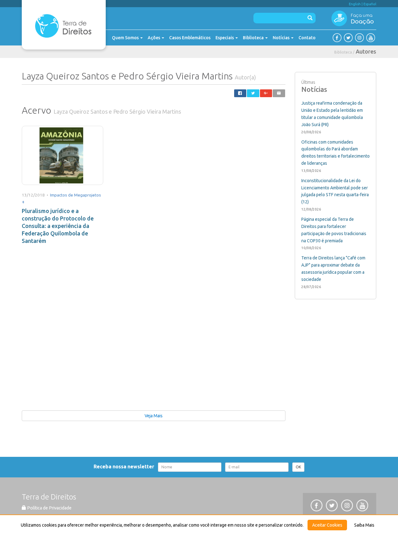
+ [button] (23, 202)
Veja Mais (154, 415)
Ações (154, 37)
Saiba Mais (364, 525)
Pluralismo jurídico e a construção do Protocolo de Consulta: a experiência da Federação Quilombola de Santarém (58, 226)
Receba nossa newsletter (125, 466)
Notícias (281, 37)
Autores (366, 51)
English (355, 4)
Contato (307, 37)
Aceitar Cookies (327, 525)
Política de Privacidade (49, 507)
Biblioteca (254, 37)
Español (369, 4)
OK (298, 467)
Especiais (225, 37)
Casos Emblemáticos (190, 37)
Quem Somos (126, 37)
